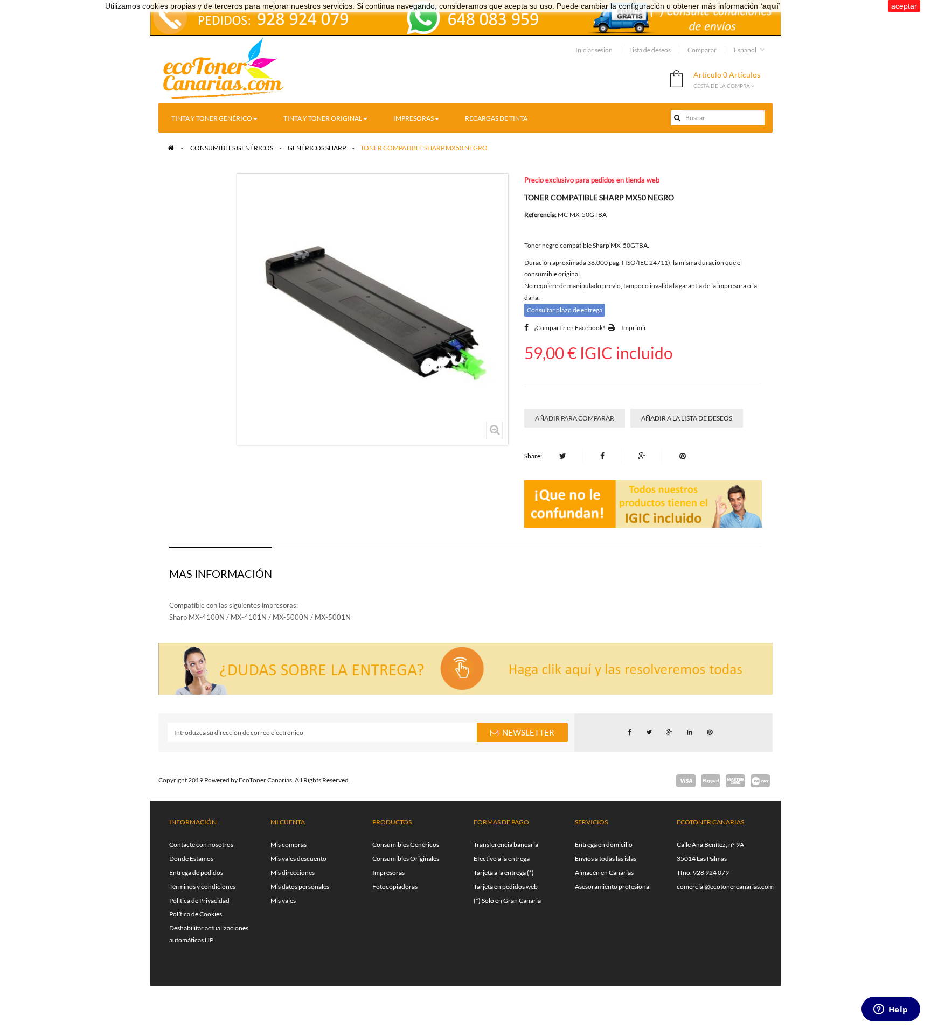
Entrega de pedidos (196, 873)
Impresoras (388, 873)
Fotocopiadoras (395, 887)
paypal (710, 780)
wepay (760, 780)
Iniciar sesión (594, 50)
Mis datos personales (299, 887)
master (735, 780)
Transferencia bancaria (506, 845)
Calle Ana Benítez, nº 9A (710, 845)
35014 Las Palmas (702, 859)
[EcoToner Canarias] (223, 69)
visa (686, 780)
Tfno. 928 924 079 (703, 873)
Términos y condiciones (202, 887)
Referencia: (540, 215)
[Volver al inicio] (170, 148)
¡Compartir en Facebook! (569, 328)
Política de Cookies (195, 914)
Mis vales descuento (298, 859)
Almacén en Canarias (604, 873)
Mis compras (288, 845)
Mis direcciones (292, 873)
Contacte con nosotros (201, 845)
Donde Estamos (191, 859)
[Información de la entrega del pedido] (465, 16)
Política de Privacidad (199, 901)
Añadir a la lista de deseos (686, 418)
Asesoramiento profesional (613, 887)
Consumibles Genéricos (405, 845)
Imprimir (634, 328)
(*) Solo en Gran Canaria (507, 901)
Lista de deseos (650, 50)
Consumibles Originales (405, 859)
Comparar (702, 50)
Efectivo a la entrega (502, 859)
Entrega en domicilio (604, 845)
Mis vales (283, 901)
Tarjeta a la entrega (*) (504, 873)
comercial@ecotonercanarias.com (725, 887)
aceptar (904, 6)
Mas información (220, 573)
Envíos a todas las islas (605, 859)
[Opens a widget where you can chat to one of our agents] (890, 1010)
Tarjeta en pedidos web (506, 887)
